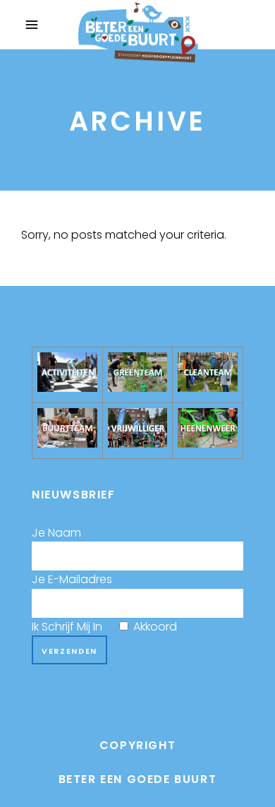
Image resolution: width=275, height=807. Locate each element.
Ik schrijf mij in (104, 626)
